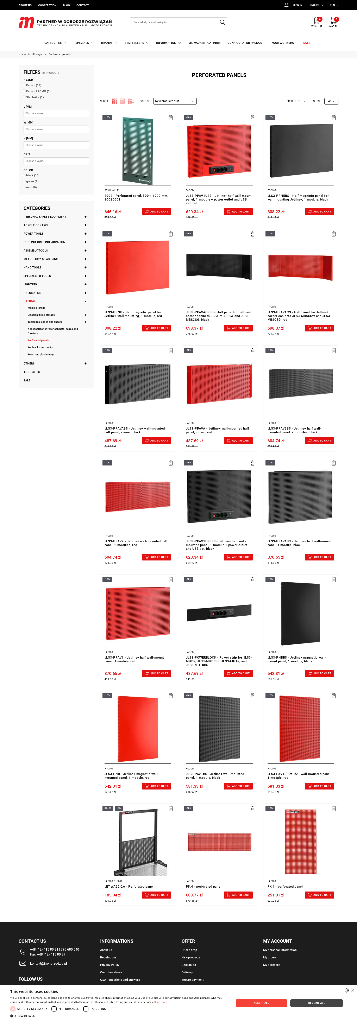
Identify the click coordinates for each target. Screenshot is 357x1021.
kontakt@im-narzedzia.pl (48, 963)
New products (191, 957)
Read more (161, 1002)
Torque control (36, 225)
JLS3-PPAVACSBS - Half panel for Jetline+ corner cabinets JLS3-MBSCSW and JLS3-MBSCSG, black (218, 316)
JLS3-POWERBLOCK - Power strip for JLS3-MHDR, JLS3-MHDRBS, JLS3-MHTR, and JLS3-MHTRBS (219, 661)
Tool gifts (32, 372)
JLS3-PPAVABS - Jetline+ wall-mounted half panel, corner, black (135, 430)
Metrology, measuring (41, 259)
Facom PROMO (38, 91)
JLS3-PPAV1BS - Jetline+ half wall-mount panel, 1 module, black (299, 543)
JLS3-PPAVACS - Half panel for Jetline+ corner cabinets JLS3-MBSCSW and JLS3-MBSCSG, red (299, 316)
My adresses (271, 964)
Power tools (33, 233)
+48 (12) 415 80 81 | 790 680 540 (54, 949)
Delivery (187, 972)
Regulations (108, 957)
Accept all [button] (261, 1003)
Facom (33, 85)
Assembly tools (36, 250)
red (31, 187)
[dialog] (178, 1003)
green (32, 181)
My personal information (280, 950)
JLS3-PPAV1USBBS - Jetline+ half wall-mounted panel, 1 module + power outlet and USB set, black (217, 545)
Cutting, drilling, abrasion (44, 242)
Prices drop (189, 950)
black (32, 175)
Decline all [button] (316, 1003)
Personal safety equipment (45, 216)
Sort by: (145, 101)
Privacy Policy (109, 964)
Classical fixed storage (41, 314)
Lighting (30, 284)
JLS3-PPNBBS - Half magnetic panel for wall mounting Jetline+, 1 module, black (298, 197)
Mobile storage (36, 307)
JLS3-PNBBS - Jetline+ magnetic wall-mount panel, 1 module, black (297, 659)
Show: (317, 101)
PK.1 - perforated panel (285, 886)
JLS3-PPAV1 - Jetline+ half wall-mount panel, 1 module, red (134, 659)
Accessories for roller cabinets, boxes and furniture (53, 331)
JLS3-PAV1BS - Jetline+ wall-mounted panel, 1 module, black (215, 776)
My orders (270, 957)
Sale (27, 380)
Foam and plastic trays (41, 354)
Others (29, 363)
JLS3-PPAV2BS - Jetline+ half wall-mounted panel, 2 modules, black (294, 430)
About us (106, 950)
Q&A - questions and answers (120, 979)
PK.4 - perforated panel (203, 886)
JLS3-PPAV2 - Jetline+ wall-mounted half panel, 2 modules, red (136, 543)
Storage (31, 301)
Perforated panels (38, 340)
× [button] (352, 990)
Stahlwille (35, 97)
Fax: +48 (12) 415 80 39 (47, 954)
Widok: (104, 101)
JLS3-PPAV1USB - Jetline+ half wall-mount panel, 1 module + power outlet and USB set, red (219, 199)
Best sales (189, 964)
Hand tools (32, 267)
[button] (119, 1016)
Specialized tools (37, 276)
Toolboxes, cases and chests (45, 321)
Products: (293, 101)
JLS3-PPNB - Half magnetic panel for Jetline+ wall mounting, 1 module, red (133, 314)
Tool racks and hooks (40, 347)
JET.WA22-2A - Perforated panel (129, 886)
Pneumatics (32, 292)
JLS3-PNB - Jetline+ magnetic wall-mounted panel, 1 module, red (132, 776)
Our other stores (111, 972)
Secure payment (193, 979)
